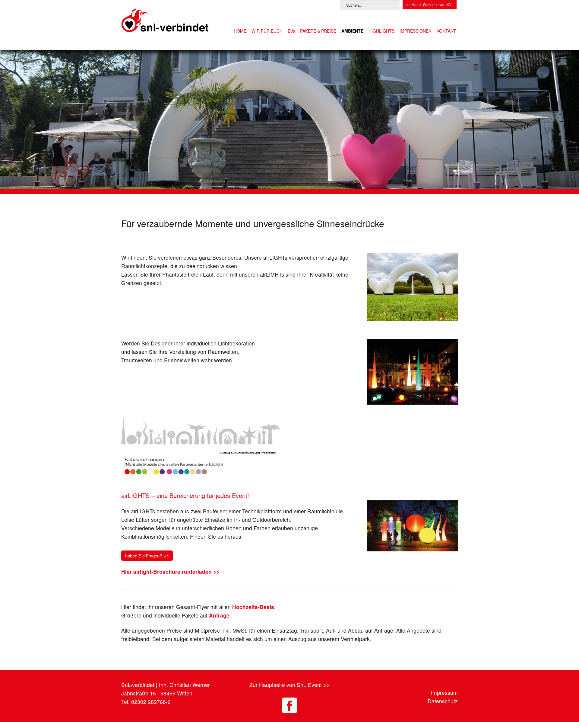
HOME (240, 31)
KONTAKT (446, 31)
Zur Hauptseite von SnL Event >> (289, 684)
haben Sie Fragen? (143, 555)
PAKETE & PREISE (318, 31)
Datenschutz (443, 701)
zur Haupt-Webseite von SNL (430, 4)
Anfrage (219, 615)
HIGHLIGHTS (381, 31)
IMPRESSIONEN (416, 31)
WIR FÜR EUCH (267, 31)
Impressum (444, 692)
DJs (291, 31)
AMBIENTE (352, 31)
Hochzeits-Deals (253, 607)
